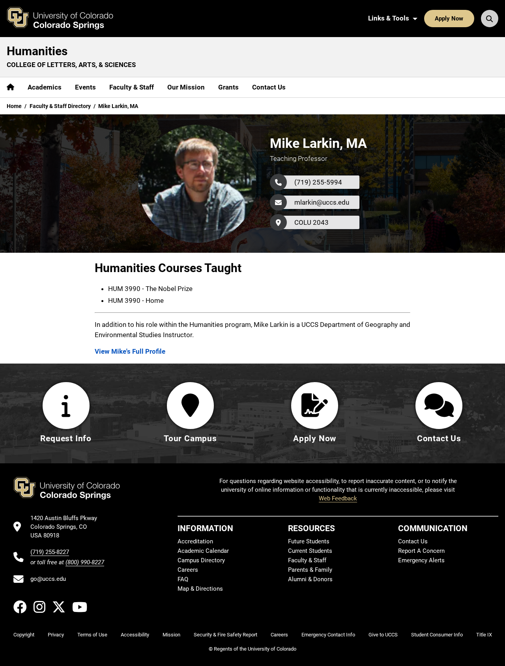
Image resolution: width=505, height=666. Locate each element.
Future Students (308, 541)
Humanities (37, 51)
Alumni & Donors (310, 579)
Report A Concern (421, 550)
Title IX (484, 635)
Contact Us (269, 87)
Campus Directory (201, 560)
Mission (171, 635)
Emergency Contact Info (328, 635)
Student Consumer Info (437, 635)
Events (85, 87)
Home (14, 106)
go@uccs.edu (48, 578)
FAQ (183, 579)
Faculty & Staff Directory (60, 106)
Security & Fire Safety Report (225, 635)
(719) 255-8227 (49, 552)
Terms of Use (92, 635)
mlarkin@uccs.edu (321, 202)
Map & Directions (200, 588)
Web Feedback (338, 498)
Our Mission (186, 87)
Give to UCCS (383, 635)
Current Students (310, 550)
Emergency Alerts (421, 560)
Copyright (23, 635)
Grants (228, 87)
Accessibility (135, 635)
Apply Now (449, 18)
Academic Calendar (203, 550)
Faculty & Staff (131, 87)
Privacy (56, 635)
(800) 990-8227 (84, 562)
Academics (45, 87)
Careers (188, 569)
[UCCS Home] (66, 18)
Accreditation (195, 541)
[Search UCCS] (489, 18)
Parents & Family (310, 569)
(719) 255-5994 (318, 182)
